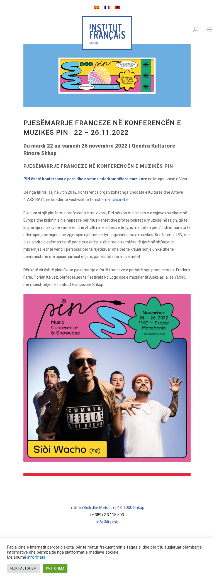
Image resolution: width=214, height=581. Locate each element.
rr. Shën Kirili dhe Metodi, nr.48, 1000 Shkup (107, 507)
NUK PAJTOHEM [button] (23, 568)
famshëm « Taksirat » (109, 199)
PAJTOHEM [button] (55, 568)
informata (36, 557)
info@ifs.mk (107, 522)
